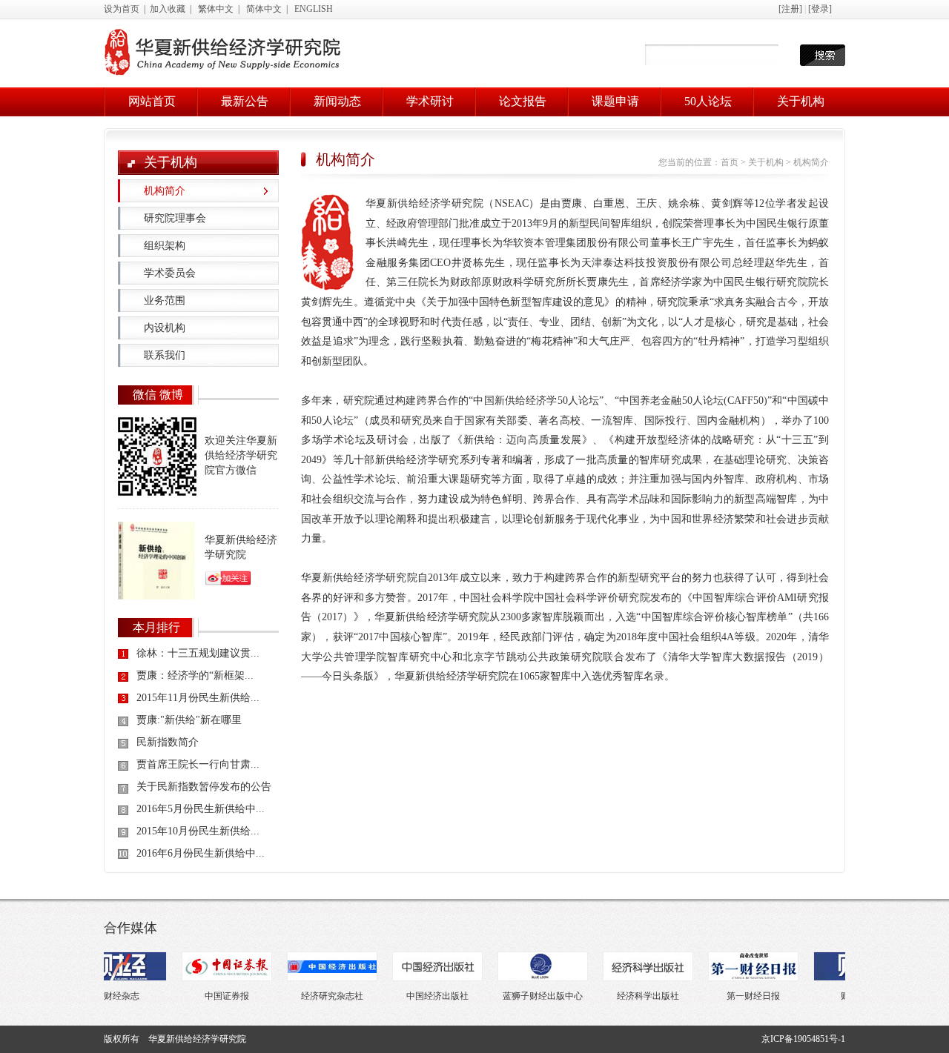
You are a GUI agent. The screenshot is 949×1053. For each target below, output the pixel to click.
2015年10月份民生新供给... (197, 831)
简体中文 (264, 9)
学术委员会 (170, 273)
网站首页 (152, 101)
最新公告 (244, 101)
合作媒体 (130, 927)
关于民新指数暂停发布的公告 (203, 786)
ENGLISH (313, 9)
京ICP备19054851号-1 (803, 1039)
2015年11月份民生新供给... (197, 697)
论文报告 (522, 101)
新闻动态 (337, 101)
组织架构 (164, 245)
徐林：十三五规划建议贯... (197, 653)
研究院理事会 (175, 218)
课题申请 (615, 101)
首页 (729, 162)
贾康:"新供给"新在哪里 (189, 719)
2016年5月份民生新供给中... (200, 808)
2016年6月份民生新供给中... (200, 853)
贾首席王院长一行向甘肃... (197, 764)
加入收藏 (167, 9)
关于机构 (800, 101)
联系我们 (164, 355)
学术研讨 (430, 101)
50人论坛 (708, 101)
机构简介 (164, 190)
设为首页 (121, 9)
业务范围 (164, 300)
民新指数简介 (167, 742)
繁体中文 (216, 9)
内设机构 (164, 327)
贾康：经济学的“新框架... (195, 675)
